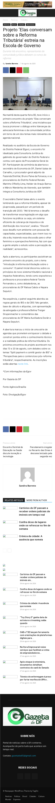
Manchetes (30, 24)
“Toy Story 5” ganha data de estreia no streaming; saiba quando (33, 620)
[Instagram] (27, 776)
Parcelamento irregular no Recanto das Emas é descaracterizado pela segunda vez (40, 452)
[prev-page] (5, 550)
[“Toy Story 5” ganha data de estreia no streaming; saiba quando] (10, 621)
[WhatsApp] (26, 70)
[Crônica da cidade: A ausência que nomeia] (10, 540)
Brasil (14, 24)
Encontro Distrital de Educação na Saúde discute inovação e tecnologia (13, 452)
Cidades (24, 20)
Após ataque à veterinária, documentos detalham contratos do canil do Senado (34, 665)
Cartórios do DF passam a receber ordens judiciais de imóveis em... (33, 577)
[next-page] (9, 550)
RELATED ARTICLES (14, 500)
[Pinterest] (19, 70)
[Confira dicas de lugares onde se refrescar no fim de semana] (10, 525)
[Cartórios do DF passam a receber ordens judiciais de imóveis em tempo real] (10, 511)
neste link (23, 363)
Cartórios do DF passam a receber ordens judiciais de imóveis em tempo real (34, 511)
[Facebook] (6, 70)
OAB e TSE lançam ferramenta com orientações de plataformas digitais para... (36, 635)
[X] (13, 70)
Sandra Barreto (12, 63)
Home (5, 20)
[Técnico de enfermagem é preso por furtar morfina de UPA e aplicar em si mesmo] (10, 680)
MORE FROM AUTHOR (37, 500)
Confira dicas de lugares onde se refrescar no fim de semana (34, 525)
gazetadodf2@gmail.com (24, 755)
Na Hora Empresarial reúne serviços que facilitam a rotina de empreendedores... (34, 650)
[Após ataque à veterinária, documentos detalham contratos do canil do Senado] (10, 665)
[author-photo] (28, 481)
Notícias (14, 20)
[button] (5, 13)
